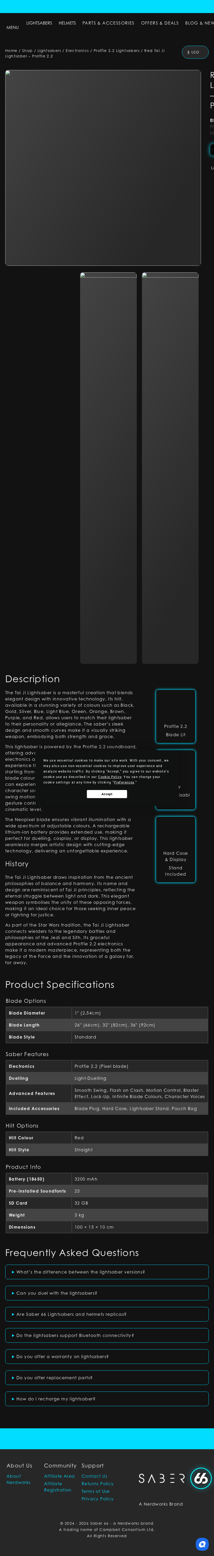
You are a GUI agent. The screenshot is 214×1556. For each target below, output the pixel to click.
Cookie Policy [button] (109, 777)
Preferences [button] (124, 782)
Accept (107, 794)
